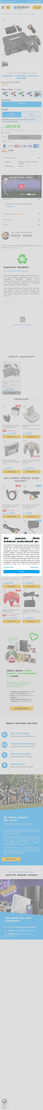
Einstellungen (34, 567)
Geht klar (21, 571)
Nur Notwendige (8, 567)
